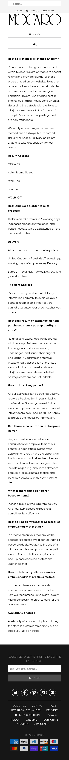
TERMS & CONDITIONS (28, 715)
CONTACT (38, 705)
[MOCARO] (34, 21)
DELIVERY (52, 710)
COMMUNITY (42, 724)
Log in (19, 10)
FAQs (53, 705)
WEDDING (32, 719)
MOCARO (39, 735)
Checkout (48, 10)
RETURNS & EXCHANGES (25, 710)
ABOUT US (19, 705)
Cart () (33, 10)
